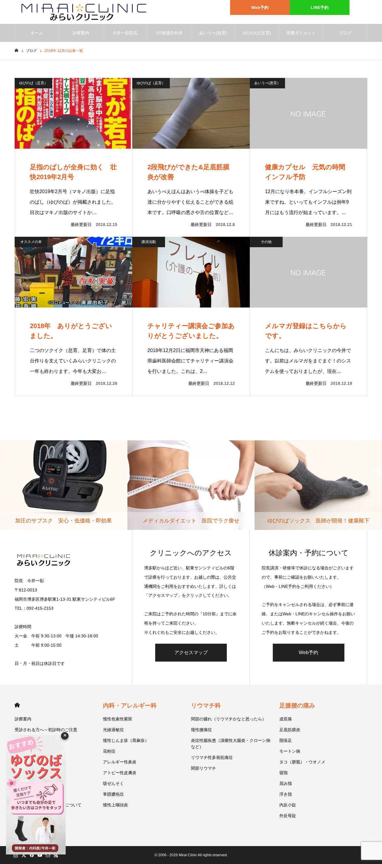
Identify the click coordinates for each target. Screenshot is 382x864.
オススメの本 (31, 242)
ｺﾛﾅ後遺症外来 (169, 32)
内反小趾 (287, 804)
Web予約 (260, 7)
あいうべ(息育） (267, 83)
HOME (17, 705)
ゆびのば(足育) (257, 32)
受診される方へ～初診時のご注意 (46, 729)
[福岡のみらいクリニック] (81, 12)
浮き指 (285, 794)
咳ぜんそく (113, 783)
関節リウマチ (203, 768)
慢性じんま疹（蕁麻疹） (126, 740)
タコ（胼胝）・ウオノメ (302, 762)
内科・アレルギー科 (130, 705)
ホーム (36, 32)
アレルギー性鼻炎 (119, 762)
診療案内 (81, 32)
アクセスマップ (191, 652)
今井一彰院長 (125, 32)
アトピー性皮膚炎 (119, 772)
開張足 (285, 740)
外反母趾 (287, 815)
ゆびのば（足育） (33, 83)
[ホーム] (16, 51)
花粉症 (109, 751)
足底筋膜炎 (289, 729)
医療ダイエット (301, 32)
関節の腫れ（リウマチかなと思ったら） (228, 719)
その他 (266, 242)
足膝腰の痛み (297, 705)
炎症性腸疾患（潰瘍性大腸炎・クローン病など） (230, 743)
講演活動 (148, 242)
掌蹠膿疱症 (113, 794)
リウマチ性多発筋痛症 (212, 757)
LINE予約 (320, 7)
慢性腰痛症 (201, 729)
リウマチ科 (206, 705)
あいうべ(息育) (213, 32)
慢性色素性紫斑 (117, 719)
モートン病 (289, 751)
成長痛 (285, 719)
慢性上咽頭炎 (115, 804)
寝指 (283, 772)
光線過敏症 (113, 729)
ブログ (345, 32)
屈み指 (285, 783)
